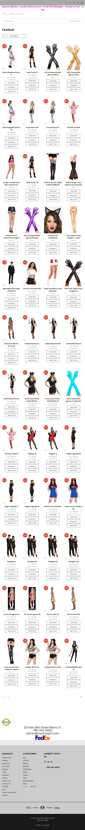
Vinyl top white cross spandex (53, 289)
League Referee (32, 667)
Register (13, 792)
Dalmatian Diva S (73, 344)
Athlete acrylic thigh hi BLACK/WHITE (53, 183)
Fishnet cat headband (53, 236)
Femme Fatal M (73, 127)
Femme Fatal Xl (11, 454)
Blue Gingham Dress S (11, 73)
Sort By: (6, 36)
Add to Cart (11, 91)
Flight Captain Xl (32, 506)
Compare (10, 87)
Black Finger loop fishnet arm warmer (73, 183)
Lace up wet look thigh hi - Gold (73, 236)
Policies (5, 769)
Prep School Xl (53, 127)
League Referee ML (53, 667)
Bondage (26, 766)
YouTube (5, 787)
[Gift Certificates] (74, 3)
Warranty (6, 775)
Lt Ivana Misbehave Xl (73, 668)
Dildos (25, 772)
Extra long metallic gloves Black (53, 73)
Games (25, 775)
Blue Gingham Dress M (11, 128)
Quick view (11, 83)
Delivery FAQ (6, 781)
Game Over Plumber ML (73, 507)
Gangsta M (32, 561)
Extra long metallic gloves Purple (32, 236)
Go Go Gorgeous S (11, 614)
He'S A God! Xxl (73, 614)
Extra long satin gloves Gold (73, 73)
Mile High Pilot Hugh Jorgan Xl (11, 289)
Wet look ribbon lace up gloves (74, 289)
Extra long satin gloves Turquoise (73, 400)
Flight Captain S (11, 506)
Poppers (5, 761)
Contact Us (6, 784)
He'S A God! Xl (53, 614)
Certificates (6, 758)
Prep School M (32, 127)
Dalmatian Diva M (53, 344)
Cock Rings (27, 769)
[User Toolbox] (70, 3)
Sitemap (5, 795)
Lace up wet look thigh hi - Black (11, 668)
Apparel (25, 763)
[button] (42, 21)
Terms (4, 772)
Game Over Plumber (53, 506)
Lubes (25, 778)
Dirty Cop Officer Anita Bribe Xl (52, 400)
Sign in (4, 792)
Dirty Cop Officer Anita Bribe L (32, 400)
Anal (24, 758)
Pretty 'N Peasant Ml (32, 288)
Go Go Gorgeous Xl (32, 614)
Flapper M (32, 454)
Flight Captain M (74, 454)
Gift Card (5, 766)
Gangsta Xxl (73, 561)
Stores (4, 778)
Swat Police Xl (32, 182)
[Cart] (78, 3)
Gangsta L (11, 561)
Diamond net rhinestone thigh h (11, 236)
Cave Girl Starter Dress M (11, 345)
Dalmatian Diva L (32, 344)
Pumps (25, 784)
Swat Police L (32, 72)
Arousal (26, 761)
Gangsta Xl (53, 561)
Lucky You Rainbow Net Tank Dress (11, 183)
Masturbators (28, 781)
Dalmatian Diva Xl (11, 399)
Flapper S (53, 454)
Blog (4, 790)
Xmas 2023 (5, 763)
